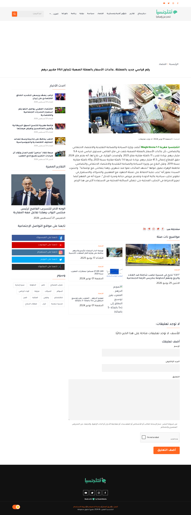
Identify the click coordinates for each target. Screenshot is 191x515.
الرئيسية (173, 64)
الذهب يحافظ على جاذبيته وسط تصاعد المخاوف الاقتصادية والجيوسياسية (33, 141)
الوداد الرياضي (24, 291)
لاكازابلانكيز (58, 298)
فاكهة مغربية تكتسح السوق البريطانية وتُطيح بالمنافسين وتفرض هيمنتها (32, 127)
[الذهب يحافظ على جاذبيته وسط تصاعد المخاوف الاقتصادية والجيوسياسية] (60, 142)
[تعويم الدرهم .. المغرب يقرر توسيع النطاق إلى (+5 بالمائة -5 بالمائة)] (114, 300)
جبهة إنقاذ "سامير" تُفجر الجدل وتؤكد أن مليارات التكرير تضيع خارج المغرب (33, 154)
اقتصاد (100, 14)
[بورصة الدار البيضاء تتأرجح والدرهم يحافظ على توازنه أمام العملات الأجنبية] (114, 252)
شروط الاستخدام (80, 507)
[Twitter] (169, 3)
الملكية (35, 298)
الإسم (177, 346)
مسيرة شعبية (57, 304)
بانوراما (65, 14)
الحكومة (33, 285)
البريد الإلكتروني (173, 362)
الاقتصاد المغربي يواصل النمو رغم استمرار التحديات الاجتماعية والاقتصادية (35, 112)
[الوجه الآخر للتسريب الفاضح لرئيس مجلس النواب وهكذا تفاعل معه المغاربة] (38, 190)
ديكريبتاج (142, 14)
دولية (82, 14)
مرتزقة (37, 291)
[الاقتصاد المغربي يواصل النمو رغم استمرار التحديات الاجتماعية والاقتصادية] (60, 112)
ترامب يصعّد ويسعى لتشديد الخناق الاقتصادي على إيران (34, 97)
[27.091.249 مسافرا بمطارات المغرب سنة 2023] (114, 273)
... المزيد (54, 14)
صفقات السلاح (31, 304)
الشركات (48, 291)
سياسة (90, 14)
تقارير (132, 14)
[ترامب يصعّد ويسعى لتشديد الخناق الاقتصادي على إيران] (60, 98)
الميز (25, 298)
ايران (44, 304)
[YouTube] (164, 3)
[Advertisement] (95, 40)
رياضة (73, 14)
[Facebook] (178, 3)
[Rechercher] (14, 14)
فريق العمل (106, 507)
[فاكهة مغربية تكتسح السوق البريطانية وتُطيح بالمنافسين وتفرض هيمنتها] (60, 129)
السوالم (60, 291)
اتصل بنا (114, 507)
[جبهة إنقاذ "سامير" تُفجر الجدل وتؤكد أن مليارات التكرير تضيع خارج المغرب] (60, 156)
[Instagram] (173, 3)
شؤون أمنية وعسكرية (117, 14)
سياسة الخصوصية (94, 507)
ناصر (43, 285)
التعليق (176, 377)
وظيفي (46, 298)
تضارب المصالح (56, 285)
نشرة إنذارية (19, 285)
